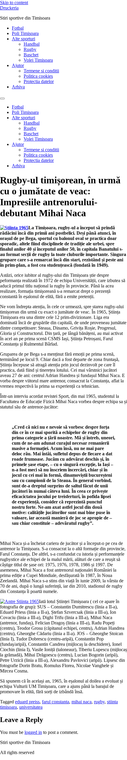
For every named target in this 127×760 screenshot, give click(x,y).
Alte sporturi (23, 38)
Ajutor (18, 65)
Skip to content (14, 2)
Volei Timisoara (38, 60)
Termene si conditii (41, 70)
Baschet (31, 54)
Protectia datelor (39, 81)
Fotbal (18, 28)
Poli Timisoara (25, 33)
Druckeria (9, 7)
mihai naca (81, 701)
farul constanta (55, 701)
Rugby (30, 49)
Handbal (32, 44)
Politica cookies (38, 76)
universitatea (31, 707)
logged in (33, 732)
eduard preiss (27, 701)
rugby (99, 701)
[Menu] (2, 98)
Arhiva (18, 86)
